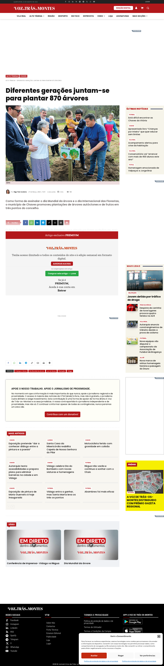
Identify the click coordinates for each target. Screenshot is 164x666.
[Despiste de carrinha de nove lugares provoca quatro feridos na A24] (132, 307)
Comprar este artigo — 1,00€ (62, 273)
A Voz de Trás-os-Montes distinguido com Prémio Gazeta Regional (141, 501)
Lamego (50, 440)
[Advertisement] (82, 48)
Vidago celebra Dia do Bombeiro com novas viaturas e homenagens (60, 469)
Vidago (70, 371)
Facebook (14, 620)
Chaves (23, 76)
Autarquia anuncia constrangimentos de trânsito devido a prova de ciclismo (151, 328)
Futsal (131, 165)
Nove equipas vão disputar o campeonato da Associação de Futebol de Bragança (150, 346)
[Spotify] (79, 1)
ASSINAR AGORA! (62, 263)
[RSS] (76, 1)
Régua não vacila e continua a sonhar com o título (99, 469)
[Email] (55, 222)
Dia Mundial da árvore (36, 371)
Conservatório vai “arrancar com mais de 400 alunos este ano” (143, 157)
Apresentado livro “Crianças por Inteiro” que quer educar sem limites (143, 131)
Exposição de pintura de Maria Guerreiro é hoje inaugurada (23, 494)
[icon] (142, 8)
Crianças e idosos (21, 371)
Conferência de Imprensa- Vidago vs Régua (33, 563)
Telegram (14, 639)
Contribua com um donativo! (62, 414)
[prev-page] (8, 506)
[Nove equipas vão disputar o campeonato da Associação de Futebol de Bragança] (132, 340)
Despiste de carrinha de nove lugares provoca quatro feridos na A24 (150, 311)
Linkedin (13, 628)
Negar (121, 655)
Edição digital (123, 8)
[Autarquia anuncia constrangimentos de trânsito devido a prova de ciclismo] (132, 324)
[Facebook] (65, 1)
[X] (86, 1)
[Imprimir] (60, 222)
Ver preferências (147, 655)
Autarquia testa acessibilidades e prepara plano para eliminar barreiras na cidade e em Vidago (24, 472)
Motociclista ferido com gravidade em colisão (98, 445)
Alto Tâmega (12, 76)
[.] (136, 8)
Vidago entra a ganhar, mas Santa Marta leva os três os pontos (61, 494)
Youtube (13, 651)
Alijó (142, 358)
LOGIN (147, 2)
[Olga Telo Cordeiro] (8, 192)
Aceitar (94, 655)
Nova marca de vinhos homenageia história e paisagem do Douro (150, 364)
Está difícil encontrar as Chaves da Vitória (140, 119)
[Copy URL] (49, 222)
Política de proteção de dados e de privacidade (101, 661)
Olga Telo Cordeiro (20, 192)
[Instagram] (69, 1)
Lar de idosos (51, 371)
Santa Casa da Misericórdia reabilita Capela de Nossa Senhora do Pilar (62, 448)
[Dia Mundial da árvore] (91, 545)
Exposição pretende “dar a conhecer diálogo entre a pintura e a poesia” (24, 446)
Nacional (131, 492)
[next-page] (12, 506)
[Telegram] (83, 1)
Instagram (14, 624)
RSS (12, 631)
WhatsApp (14, 647)
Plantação (61, 371)
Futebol (88, 462)
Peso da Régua (145, 305)
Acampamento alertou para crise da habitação (143, 144)
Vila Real (132, 140)
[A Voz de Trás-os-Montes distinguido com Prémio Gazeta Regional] (145, 482)
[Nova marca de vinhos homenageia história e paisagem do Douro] (132, 360)
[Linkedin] (72, 1)
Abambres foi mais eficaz (99, 491)
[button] (159, 636)
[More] (67, 222)
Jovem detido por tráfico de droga (144, 298)
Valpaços (132, 293)
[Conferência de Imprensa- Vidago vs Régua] (34, 545)
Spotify (13, 635)
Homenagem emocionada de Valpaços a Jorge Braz (143, 169)
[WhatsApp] (90, 1)
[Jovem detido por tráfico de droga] (145, 280)
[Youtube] (94, 1)
